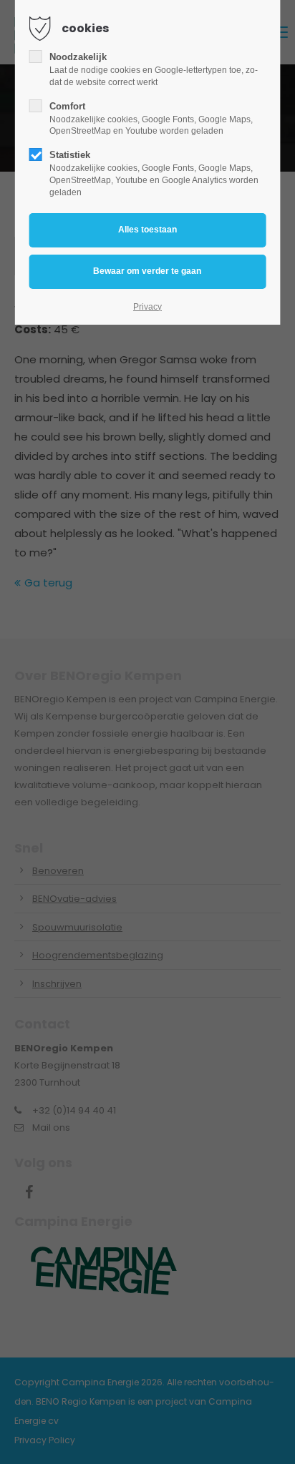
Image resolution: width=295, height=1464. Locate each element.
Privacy (147, 307)
